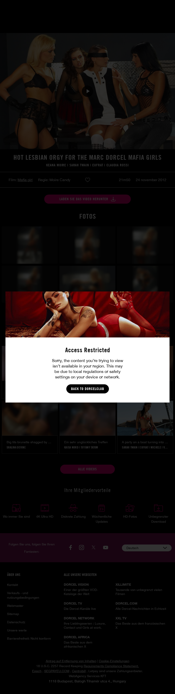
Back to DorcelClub (87, 389)
